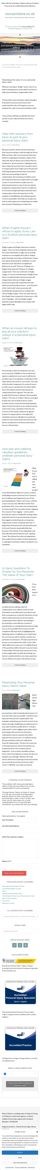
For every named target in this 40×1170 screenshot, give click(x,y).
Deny (20, 1158)
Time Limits (6, 901)
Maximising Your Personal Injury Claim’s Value (18, 684)
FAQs (4, 891)
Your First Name (8, 820)
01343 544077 (12, 27)
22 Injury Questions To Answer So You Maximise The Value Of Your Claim (18, 572)
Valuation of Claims (8, 903)
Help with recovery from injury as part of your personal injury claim (17, 137)
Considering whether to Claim (11, 888)
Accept (20, 1152)
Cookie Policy (9, 1167)
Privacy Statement (21, 1167)
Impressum (31, 1167)
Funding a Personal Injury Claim (12, 893)
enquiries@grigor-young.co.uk (20, 28)
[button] (37, 1132)
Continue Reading (20, 210)
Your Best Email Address (11, 826)
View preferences (20, 1163)
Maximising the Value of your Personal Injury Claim (18, 896)
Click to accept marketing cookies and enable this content (20, 1084)
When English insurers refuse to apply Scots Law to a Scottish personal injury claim (19, 233)
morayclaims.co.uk (20, 17)
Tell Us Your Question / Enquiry (13, 837)
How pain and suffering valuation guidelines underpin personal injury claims (17, 454)
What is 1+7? (7, 861)
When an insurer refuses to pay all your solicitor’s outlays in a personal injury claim (19, 333)
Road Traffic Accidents (9, 898)
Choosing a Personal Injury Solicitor (13, 886)
